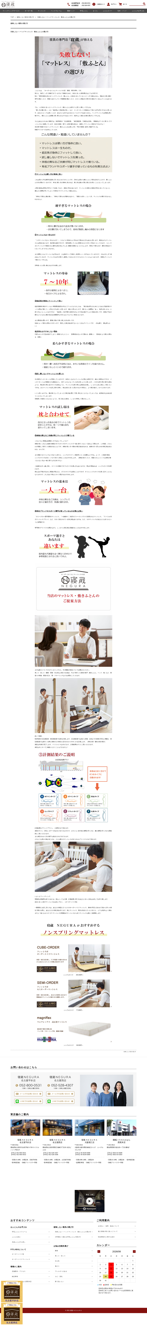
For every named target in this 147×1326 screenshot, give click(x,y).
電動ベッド (71, 11)
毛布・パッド (122, 11)
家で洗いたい (59, 1281)
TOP (12, 17)
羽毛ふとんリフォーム (19, 1232)
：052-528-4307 (80, 5)
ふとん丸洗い (16, 1237)
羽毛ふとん (84, 11)
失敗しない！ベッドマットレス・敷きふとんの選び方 (29, 31)
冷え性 (57, 1261)
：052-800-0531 (80, 3)
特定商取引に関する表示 (106, 1237)
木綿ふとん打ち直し (19, 1242)
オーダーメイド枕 (18, 1254)
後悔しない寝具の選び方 (25, 17)
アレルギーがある (61, 1271)
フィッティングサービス (11, 11)
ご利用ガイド (100, 4)
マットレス (42, 11)
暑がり (57, 1266)
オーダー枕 (29, 11)
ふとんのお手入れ (138, 11)
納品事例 (15, 1276)
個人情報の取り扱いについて (108, 1231)
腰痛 (56, 1250)
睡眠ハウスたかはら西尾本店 (22, 1281)
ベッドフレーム (56, 11)
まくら (95, 11)
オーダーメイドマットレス (21, 1259)
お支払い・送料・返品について (108, 1226)
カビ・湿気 (59, 1276)
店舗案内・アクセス (19, 1271)
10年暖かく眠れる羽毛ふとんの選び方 (68, 1237)
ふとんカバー (107, 11)
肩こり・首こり (60, 1256)
